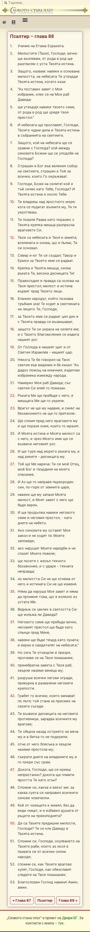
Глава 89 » (68, 900)
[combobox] (45, 2)
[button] (25, 20)
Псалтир (44, 900)
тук (61, 923)
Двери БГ (70, 918)
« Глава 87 (21, 900)
